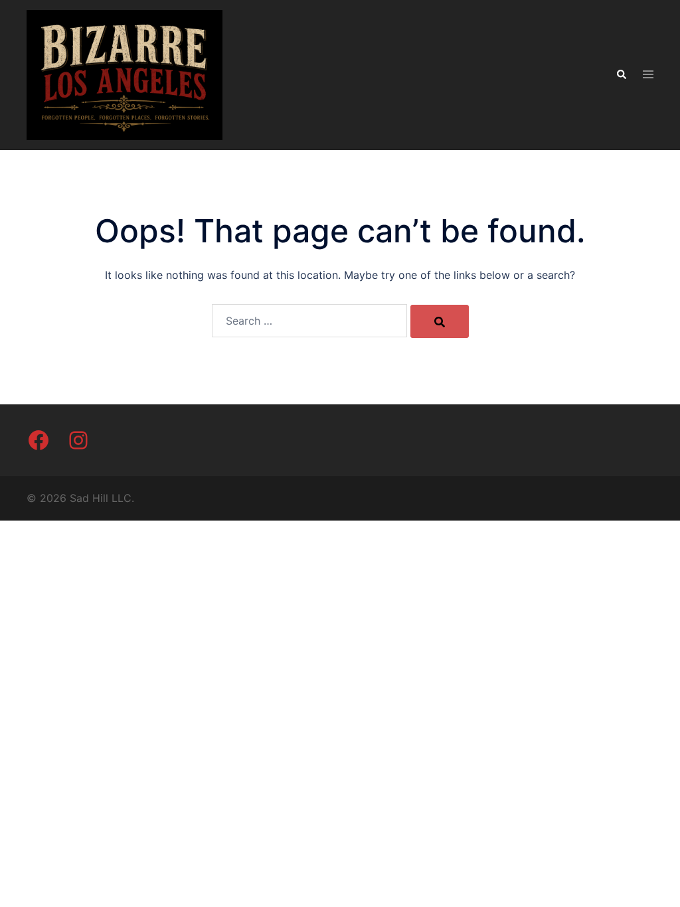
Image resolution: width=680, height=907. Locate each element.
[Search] (439, 321)
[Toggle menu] (648, 75)
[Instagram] (78, 440)
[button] (621, 75)
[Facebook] (38, 440)
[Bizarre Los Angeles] (124, 74)
